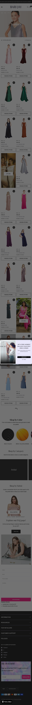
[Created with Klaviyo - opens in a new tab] (16, 364)
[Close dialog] (31, 340)
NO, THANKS (24, 359)
